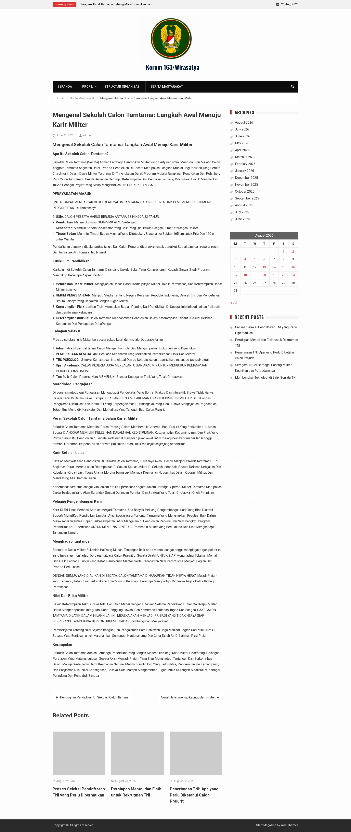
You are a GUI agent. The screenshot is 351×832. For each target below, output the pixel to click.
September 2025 (247, 198)
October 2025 (245, 191)
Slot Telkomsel (241, 550)
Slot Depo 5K (239, 524)
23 (293, 275)
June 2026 (242, 136)
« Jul (233, 303)
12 (254, 267)
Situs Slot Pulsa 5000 (245, 454)
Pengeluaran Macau (244, 410)
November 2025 (246, 184)
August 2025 (244, 205)
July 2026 (242, 129)
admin (87, 135)
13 (264, 267)
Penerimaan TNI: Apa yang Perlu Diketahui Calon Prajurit (194, 795)
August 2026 (244, 122)
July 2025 (242, 212)
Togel (234, 428)
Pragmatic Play (241, 559)
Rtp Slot (236, 515)
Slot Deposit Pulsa (243, 463)
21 (274, 275)
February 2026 (245, 164)
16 (293, 267)
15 (283, 267)
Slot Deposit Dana (243, 533)
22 (283, 275)
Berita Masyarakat (167, 86)
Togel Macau (239, 541)
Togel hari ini (239, 419)
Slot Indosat (239, 480)
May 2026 (242, 143)
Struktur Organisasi (122, 86)
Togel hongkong (241, 393)
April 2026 (242, 150)
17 (235, 275)
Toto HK (236, 567)
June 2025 (242, 219)
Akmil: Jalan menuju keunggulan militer (188, 697)
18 (245, 275)
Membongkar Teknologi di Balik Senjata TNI (266, 377)
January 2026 (244, 171)
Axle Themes (289, 825)
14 (274, 267)
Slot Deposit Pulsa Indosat (249, 506)
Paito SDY (237, 402)
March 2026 (243, 157)
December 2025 (246, 178)
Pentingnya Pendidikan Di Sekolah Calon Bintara (94, 697)
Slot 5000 (237, 489)
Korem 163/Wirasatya (172, 67)
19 (254, 275)
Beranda (64, 86)
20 (264, 275)
